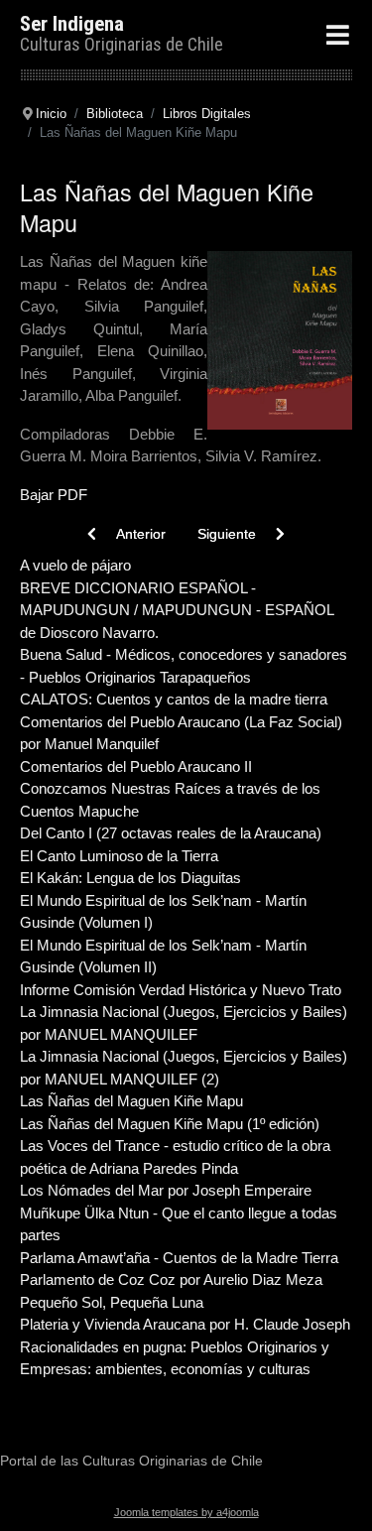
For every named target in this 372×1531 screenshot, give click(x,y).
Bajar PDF (53, 494)
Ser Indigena (72, 24)
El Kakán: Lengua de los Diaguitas (130, 877)
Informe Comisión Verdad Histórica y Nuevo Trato (180, 989)
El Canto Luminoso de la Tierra (119, 855)
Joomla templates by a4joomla (186, 1512)
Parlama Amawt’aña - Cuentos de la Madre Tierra (179, 1257)
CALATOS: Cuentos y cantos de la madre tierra (173, 699)
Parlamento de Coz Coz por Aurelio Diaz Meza (171, 1279)
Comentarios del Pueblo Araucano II (136, 766)
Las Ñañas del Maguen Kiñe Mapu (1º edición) (169, 1123)
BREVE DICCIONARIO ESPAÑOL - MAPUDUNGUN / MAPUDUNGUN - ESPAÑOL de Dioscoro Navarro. (176, 610)
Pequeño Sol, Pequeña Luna (111, 1302)
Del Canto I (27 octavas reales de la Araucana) (170, 833)
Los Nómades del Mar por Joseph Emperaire (165, 1190)
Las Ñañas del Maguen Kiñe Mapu (131, 1100)
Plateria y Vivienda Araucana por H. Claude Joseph (185, 1324)
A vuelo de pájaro (75, 565)
